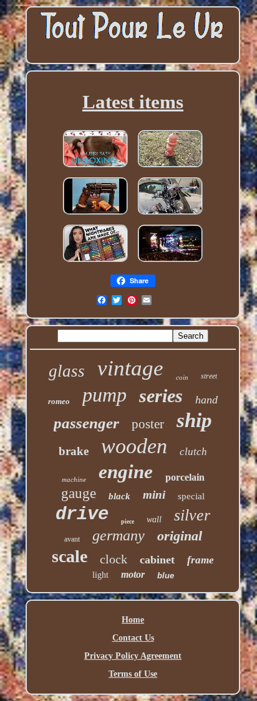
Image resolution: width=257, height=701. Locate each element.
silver (192, 515)
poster (148, 423)
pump (104, 394)
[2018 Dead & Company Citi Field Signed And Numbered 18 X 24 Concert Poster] (170, 263)
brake (74, 451)
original (179, 535)
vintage (130, 368)
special (191, 496)
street (209, 376)
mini (154, 494)
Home (133, 619)
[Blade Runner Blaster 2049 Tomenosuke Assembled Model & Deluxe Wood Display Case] (95, 215)
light (100, 575)
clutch (193, 452)
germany (118, 535)
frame (200, 560)
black (119, 496)
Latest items (132, 102)
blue (165, 575)
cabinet (157, 559)
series (161, 395)
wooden (134, 446)
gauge (78, 493)
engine (126, 471)
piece (127, 521)
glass (67, 371)
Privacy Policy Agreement (133, 656)
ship (194, 420)
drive (82, 514)
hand (206, 399)
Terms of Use (133, 674)
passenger (86, 423)
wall (154, 519)
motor (133, 574)
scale (69, 556)
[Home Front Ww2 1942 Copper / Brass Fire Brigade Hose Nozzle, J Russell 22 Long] (170, 168)
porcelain (185, 477)
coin (182, 377)
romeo (59, 401)
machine (74, 479)
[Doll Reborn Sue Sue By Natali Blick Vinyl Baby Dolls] (95, 168)
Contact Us (133, 637)
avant (72, 539)
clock (113, 559)
